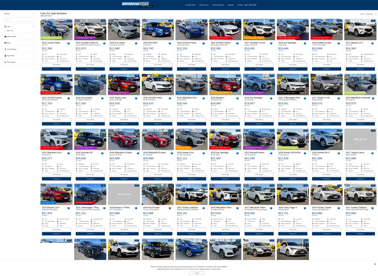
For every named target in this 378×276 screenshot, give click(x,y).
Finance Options (218, 5)
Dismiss (197, 273)
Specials (231, 5)
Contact (240, 5)
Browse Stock (191, 5)
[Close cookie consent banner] (375, 264)
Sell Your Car (204, 5)
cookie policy (216, 269)
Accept (181, 273)
